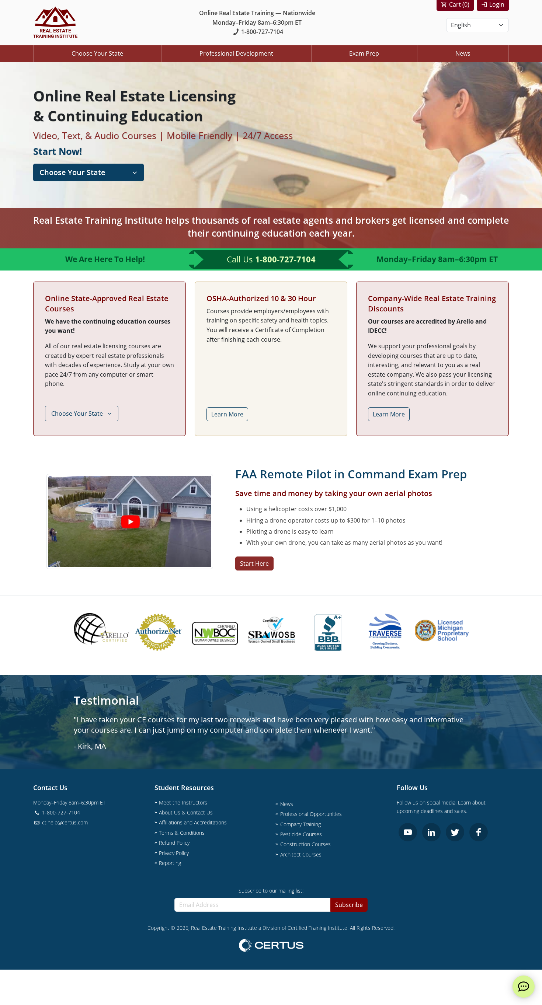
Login (496, 4)
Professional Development (236, 53)
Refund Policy (174, 842)
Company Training (300, 824)
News (462, 53)
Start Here (254, 563)
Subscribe (349, 905)
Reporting (170, 862)
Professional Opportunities (311, 813)
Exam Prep (364, 53)
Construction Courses (305, 844)
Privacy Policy (174, 852)
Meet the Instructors (183, 802)
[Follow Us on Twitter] (455, 832)
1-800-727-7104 (262, 32)
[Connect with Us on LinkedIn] (431, 832)
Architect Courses (301, 854)
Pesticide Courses (301, 834)
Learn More (227, 414)
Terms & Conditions (182, 832)
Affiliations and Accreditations (193, 822)
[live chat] (524, 987)
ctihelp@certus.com (64, 822)
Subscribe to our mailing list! (271, 890)
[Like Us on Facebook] (478, 832)
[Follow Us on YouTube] (408, 832)
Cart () (459, 4)
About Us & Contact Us (186, 812)
